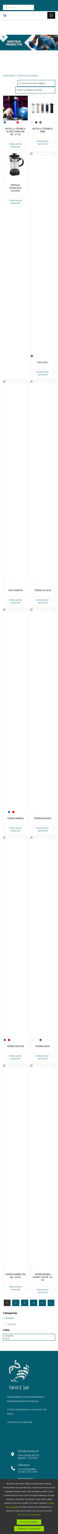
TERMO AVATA (42, 1046)
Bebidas (9, 1318)
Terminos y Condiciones (29, 1529)
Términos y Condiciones (19, 1422)
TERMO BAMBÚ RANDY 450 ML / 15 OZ (42, 1277)
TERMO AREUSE (15, 1046)
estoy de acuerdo (29, 1522)
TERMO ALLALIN (42, 590)
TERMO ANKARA (42, 818)
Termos (11, 1324)
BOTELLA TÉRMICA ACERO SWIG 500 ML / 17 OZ (15, 132)
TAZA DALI (42, 362)
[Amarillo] (27, 1335)
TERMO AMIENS (15, 818)
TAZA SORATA (15, 590)
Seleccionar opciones (15, 145)
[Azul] (27, 1338)
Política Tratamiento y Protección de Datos (27, 1411)
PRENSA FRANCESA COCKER (15, 188)
